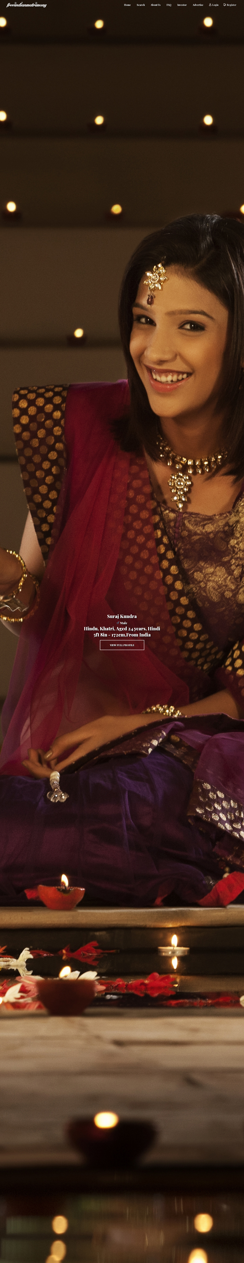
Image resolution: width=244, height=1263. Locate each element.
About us (156, 4)
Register (231, 4)
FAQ (168, 4)
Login (215, 4)
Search (141, 4)
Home (127, 4)
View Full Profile (122, 645)
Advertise (198, 4)
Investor (182, 4)
